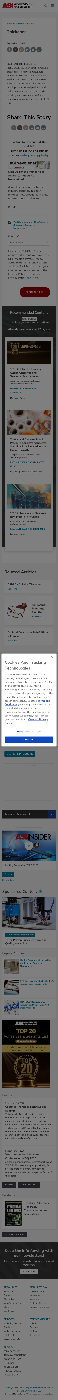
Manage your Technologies (29, 732)
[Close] (52, 657)
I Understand (29, 739)
